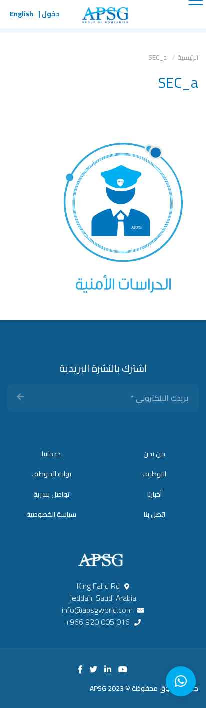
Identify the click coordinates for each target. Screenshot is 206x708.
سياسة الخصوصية (51, 514)
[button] (181, 681)
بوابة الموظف (52, 473)
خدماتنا (51, 453)
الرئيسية (188, 57)
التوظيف (154, 473)
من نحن (155, 453)
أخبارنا (155, 494)
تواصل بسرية (52, 494)
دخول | (49, 14)
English (22, 14)
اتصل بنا (155, 514)
